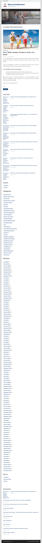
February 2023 (7, 324)
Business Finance (5, 50)
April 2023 (6, 322)
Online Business (7, 226)
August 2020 (6, 370)
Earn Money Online (8, 202)
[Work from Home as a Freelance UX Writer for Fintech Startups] (6, 158)
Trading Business (7, 246)
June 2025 (6, 280)
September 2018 (7, 416)
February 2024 (7, 312)
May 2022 (6, 340)
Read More (5, 89)
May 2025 (6, 282)
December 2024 (7, 292)
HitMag (37, 541)
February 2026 (7, 266)
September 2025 (7, 276)
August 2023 (6, 318)
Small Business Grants (8, 240)
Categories (6, 185)
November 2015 (7, 470)
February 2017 (7, 440)
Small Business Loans (8, 244)
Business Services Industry (9, 200)
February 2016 (7, 464)
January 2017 (7, 442)
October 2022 (7, 330)
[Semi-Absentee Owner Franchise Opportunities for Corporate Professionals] (6, 125)
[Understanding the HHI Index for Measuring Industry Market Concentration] (6, 165)
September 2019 (7, 392)
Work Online (6, 254)
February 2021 (7, 358)
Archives (5, 187)
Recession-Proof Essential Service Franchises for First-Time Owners (22, 149)
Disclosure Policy (7, 479)
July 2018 (6, 420)
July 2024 (6, 302)
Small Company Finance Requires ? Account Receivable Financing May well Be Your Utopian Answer (21, 512)
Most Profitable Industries (9, 220)
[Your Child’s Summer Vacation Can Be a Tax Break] (21, 39)
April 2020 (6, 378)
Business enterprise (6, 524)
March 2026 (6, 264)
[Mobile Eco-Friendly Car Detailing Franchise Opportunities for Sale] (6, 105)
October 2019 (7, 390)
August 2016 (6, 452)
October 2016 (7, 448)
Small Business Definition (9, 238)
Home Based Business (8, 208)
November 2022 (7, 328)
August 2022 (6, 334)
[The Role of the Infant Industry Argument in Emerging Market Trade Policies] (6, 141)
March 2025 (6, 286)
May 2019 (6, 400)
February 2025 (7, 288)
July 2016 (6, 454)
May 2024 (6, 306)
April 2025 (6, 284)
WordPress (33, 541)
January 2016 (7, 466)
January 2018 (7, 424)
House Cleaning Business (9, 212)
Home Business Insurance (9, 210)
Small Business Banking (9, 236)
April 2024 (6, 308)
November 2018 (7, 412)
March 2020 (6, 380)
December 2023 (7, 316)
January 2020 (7, 384)
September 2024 (7, 298)
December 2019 (7, 386)
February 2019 (7, 406)
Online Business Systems (9, 230)
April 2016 (6, 460)
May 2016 (6, 458)
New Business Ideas (8, 222)
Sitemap (5, 481)
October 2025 (7, 274)
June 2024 (6, 304)
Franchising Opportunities (7, 516)
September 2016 (7, 450)
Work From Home (7, 252)
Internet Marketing (8, 218)
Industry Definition (8, 214)
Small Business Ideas (8, 242)
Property (6, 234)
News (5, 224)
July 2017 (6, 430)
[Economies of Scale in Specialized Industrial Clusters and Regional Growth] (6, 96)
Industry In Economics (8, 216)
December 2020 (7, 362)
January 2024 (7, 314)
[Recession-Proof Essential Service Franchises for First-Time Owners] (6, 149)
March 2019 (6, 404)
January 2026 (7, 268)
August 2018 (6, 418)
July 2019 (6, 396)
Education (6, 204)
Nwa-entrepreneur (16, 4)
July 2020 (6, 372)
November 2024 (7, 294)
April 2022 (6, 342)
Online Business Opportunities (10, 228)
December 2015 (7, 468)
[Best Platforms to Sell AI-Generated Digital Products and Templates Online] (6, 133)
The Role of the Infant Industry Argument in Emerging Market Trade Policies (23, 141)
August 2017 (6, 428)
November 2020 (7, 364)
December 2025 (7, 270)
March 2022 (6, 344)
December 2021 (7, 350)
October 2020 (7, 366)
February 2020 (7, 382)
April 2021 (6, 354)
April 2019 (6, 402)
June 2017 (6, 432)
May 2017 (6, 434)
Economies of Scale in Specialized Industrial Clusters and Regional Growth (23, 96)
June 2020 (6, 374)
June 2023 (6, 320)
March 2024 (6, 310)
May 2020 (6, 376)
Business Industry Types (9, 196)
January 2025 (7, 290)
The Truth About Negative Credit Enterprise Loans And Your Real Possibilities (17, 500)
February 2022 (7, 346)
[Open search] (38, 10)
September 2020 (7, 368)
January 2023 (7, 326)
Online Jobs (6, 232)
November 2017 (7, 426)
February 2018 (7, 422)
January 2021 (7, 360)
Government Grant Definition (8, 508)
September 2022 (7, 332)
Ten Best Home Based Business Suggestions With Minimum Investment (15, 528)
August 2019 (6, 394)
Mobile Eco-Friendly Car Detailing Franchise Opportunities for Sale (22, 105)
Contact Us (6, 477)
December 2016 (7, 444)
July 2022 (6, 336)
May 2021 (6, 352)
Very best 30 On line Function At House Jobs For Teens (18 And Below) (15, 504)
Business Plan (6, 198)
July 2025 (6, 278)
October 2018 (7, 414)
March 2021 (6, 356)
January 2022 (7, 348)
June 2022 (6, 338)
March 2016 (6, 462)
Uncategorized (7, 248)
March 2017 (6, 438)
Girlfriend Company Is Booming (8, 532)
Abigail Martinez (11, 56)
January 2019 (7, 408)
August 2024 (6, 300)
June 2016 (6, 456)
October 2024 (7, 296)
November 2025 (7, 272)
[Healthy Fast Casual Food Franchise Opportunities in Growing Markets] (6, 173)
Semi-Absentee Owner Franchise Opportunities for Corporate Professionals (23, 125)
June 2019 (6, 398)
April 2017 (6, 436)
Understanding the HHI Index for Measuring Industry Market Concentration (23, 165)
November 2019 (7, 388)
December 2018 (7, 410)
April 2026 (6, 262)
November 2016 (7, 446)
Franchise (6, 206)
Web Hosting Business (8, 250)
